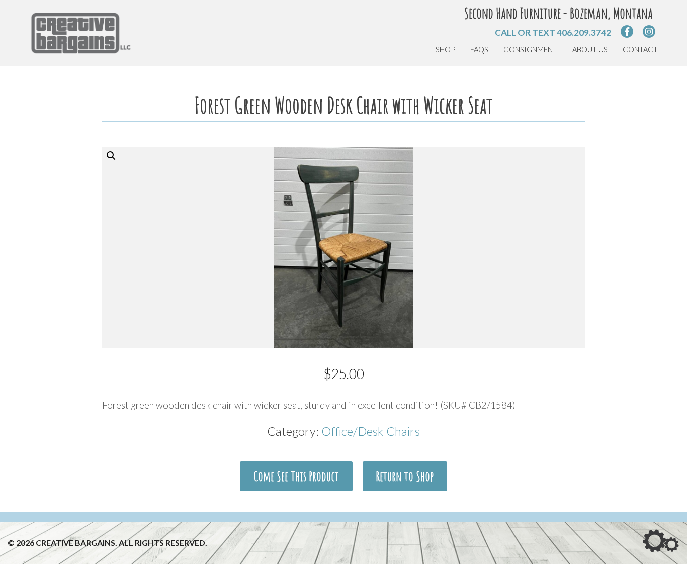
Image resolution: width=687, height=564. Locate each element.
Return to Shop (405, 476)
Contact (640, 49)
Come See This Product (296, 476)
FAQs (479, 49)
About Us (590, 49)
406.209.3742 (584, 32)
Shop (445, 49)
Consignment (530, 49)
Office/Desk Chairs (370, 431)
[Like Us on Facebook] (627, 31)
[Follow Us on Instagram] (649, 31)
